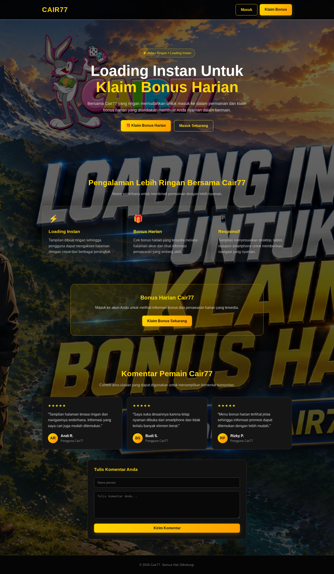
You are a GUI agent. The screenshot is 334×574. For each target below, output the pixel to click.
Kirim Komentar (167, 528)
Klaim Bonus (276, 9)
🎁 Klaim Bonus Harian (146, 125)
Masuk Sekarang (193, 126)
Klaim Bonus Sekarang (167, 321)
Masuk (246, 10)
